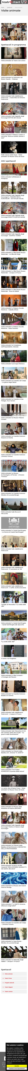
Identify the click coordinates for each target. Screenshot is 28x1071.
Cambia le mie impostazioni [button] (17, 1068)
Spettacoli (9, 7)
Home (2, 7)
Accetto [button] (17, 1066)
